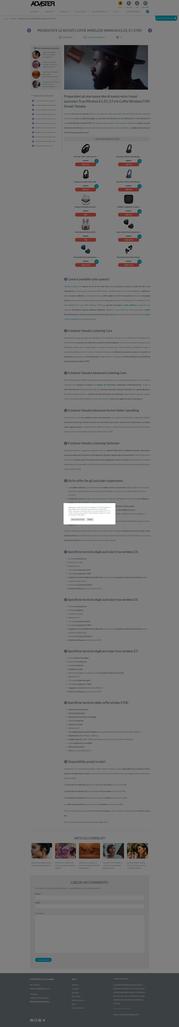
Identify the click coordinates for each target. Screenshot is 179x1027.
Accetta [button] (90, 519)
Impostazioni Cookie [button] (78, 519)
